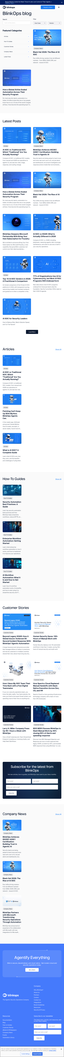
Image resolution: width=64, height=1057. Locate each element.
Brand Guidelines (39, 1005)
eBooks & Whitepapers (10, 1030)
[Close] (61, 1049)
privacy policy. (52, 1050)
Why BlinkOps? (38, 990)
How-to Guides (7, 1025)
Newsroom (37, 1007)
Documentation (7, 1020)
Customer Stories (8, 632)
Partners (36, 995)
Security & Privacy (39, 1010)
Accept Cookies (37, 1054)
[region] (32, 1051)
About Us (37, 992)
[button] (58, 7)
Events (5, 1035)
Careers (36, 997)
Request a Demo (47, 7)
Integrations (37, 1002)
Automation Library (8, 1037)
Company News (38, 48)
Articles (6, 146)
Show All (58, 349)
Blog (4, 1022)
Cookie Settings (25, 1054)
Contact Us (37, 1000)
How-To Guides (8, 498)
